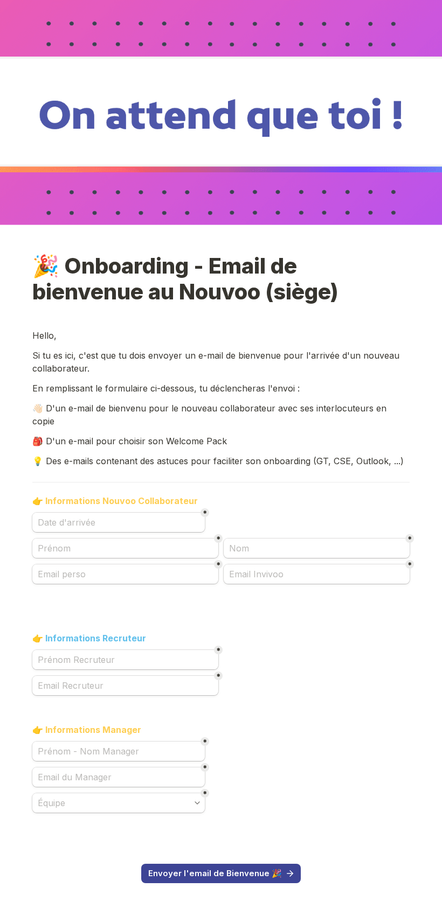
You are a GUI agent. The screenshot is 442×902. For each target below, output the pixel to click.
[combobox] (118, 803)
